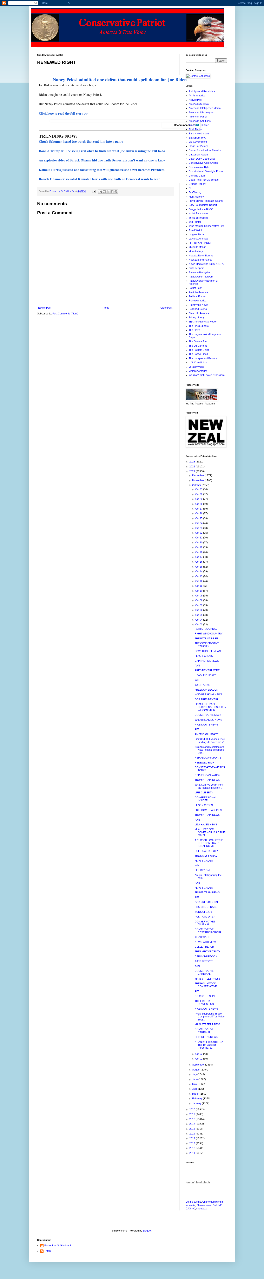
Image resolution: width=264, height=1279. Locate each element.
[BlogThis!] (104, 192)
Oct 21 (199, 537)
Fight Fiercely (196, 196)
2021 (192, 471)
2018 (192, 1119)
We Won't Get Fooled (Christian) (207, 375)
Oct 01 (199, 1058)
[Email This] (100, 192)
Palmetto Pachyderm (200, 272)
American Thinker (199, 125)
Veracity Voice (196, 366)
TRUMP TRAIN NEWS (207, 780)
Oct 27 (199, 508)
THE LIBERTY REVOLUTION (204, 1002)
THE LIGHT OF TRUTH (207, 951)
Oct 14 (199, 571)
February (197, 1098)
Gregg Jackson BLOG (201, 209)
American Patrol (198, 116)
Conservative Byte (199, 167)
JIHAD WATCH (203, 937)
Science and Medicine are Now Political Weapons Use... (209, 750)
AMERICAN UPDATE (206, 734)
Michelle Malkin (197, 247)
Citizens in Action (198, 154)
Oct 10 (199, 590)
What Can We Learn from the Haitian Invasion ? (209, 786)
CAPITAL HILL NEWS (207, 660)
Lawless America (198, 238)
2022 (192, 466)
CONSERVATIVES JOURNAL (205, 923)
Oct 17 (199, 557)
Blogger (147, 1230)
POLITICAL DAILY (205, 916)
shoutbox (201, 1208)
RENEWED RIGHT (205, 762)
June (195, 1079)
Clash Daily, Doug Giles (202, 158)
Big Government (198, 141)
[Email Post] (93, 191)
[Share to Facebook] (112, 192)
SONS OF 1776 (203, 911)
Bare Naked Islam (199, 133)
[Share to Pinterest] (116, 192)
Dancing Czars (197, 175)
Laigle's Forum (197, 234)
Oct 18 (199, 552)
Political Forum (197, 296)
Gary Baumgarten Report (203, 205)
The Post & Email (198, 354)
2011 (192, 1153)
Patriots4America (198, 292)
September (198, 1064)
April (195, 1088)
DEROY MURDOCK (206, 956)
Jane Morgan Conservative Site (206, 226)
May (195, 1084)
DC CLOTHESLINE (205, 996)
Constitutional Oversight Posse (206, 171)
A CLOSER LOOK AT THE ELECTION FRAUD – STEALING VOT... (209, 843)
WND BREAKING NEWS (208, 694)
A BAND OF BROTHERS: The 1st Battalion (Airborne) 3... (209, 1045)
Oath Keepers (196, 268)
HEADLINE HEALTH (206, 675)
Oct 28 (199, 504)
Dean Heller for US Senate (204, 179)
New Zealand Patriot (200, 259)
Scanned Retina (198, 309)
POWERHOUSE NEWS (208, 651)
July (194, 1074)
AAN (197, 665)
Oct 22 (199, 532)
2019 (192, 1114)
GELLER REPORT (205, 946)
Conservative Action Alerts (203, 162)
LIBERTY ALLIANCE (200, 243)
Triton (47, 1250)
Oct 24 (199, 523)
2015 (192, 1133)
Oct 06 (199, 610)
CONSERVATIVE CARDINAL (204, 972)
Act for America (197, 95)
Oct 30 (199, 494)
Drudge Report (197, 184)
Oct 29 (199, 499)
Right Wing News (198, 304)
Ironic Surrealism (198, 217)
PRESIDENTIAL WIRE (207, 670)
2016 (192, 1128)
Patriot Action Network (201, 276)
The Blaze (194, 330)
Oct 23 (199, 528)
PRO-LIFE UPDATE (206, 907)
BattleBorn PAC (197, 137)
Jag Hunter (195, 221)
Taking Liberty (196, 317)
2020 (192, 1109)
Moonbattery (196, 251)
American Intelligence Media (205, 108)
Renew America (197, 300)
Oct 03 (199, 624)
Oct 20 (199, 542)
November (198, 480)
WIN (197, 680)
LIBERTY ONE (203, 870)
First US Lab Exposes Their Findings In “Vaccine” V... (210, 740)
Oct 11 (199, 585)
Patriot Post (195, 288)
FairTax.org (195, 192)
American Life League (201, 112)
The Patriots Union (199, 349)
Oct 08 (199, 600)
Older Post (166, 307)
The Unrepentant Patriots (203, 358)
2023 (192, 461)
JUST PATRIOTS (204, 685)
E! (190, 188)
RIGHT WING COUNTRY (209, 633)
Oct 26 (199, 513)
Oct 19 (199, 547)
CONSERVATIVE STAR (208, 715)
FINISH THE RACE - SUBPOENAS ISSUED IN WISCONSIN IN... (210, 707)
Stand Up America (199, 313)
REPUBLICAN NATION (207, 775)
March (196, 1093)
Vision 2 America (198, 371)
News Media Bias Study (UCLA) (206, 264)
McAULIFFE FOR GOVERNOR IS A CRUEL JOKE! (210, 832)
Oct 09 (199, 595)
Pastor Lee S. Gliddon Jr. (58, 1245)
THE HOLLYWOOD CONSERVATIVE (206, 985)
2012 (192, 1148)
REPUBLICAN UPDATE (208, 757)
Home (106, 307)
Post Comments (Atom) (65, 313)
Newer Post (44, 307)
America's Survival (199, 104)
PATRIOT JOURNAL (206, 628)
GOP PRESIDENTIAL (207, 699)
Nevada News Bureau (201, 255)
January (197, 1103)
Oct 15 (199, 566)
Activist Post (195, 99)
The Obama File (198, 341)
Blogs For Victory (198, 146)
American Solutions (200, 121)
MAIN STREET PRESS (207, 978)
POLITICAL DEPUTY (206, 851)
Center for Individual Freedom (205, 150)
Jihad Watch (196, 230)
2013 (192, 1143)
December (198, 475)
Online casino (193, 1201)
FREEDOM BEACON (206, 689)
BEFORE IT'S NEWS (206, 1037)
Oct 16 (199, 561)
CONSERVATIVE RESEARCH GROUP (208, 931)
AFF (197, 729)
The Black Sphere (199, 326)
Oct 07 (199, 605)
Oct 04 (199, 619)
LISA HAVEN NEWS (206, 824)
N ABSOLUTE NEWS (206, 724)
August (196, 1069)
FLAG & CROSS (204, 655)
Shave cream (204, 1205)
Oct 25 (199, 518)
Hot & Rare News (198, 213)
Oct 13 (199, 576)
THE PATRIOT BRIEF (206, 638)
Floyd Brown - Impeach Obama (206, 200)
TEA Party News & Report (203, 321)
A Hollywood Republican (202, 91)
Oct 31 (199, 489)
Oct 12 (199, 581)
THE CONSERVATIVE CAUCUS (207, 645)
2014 (192, 1138)
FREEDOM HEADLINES (208, 810)
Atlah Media (195, 129)
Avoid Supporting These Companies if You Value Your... (210, 1016)
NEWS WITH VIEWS (206, 942)
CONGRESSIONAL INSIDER (205, 799)
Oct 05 (199, 615)
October (197, 485)
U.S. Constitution (198, 362)
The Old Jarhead (198, 345)
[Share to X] (108, 192)
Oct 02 (199, 1054)
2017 (192, 1124)
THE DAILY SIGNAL (206, 855)
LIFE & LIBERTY (204, 792)
